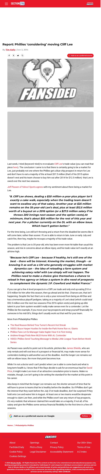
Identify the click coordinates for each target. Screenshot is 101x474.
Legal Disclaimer (38, 451)
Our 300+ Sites (84, 442)
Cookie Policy (16, 451)
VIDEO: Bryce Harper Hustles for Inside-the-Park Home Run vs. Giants (44, 328)
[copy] (22, 55)
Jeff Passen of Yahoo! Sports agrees (25, 187)
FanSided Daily (16, 447)
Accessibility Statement (61, 451)
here (15, 167)
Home (10, 425)
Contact (54, 442)
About (12, 442)
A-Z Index (82, 451)
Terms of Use (83, 447)
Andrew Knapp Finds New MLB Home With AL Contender (38, 335)
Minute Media (15, 463)
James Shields (73, 348)
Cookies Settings (17, 456)
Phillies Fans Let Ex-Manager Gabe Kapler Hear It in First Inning (41, 332)
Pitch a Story (36, 447)
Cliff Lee (58, 164)
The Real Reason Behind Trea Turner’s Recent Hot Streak (38, 325)
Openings (34, 442)
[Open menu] (6, 3)
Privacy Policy (57, 447)
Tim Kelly (10, 50)
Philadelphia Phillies (24, 425)
